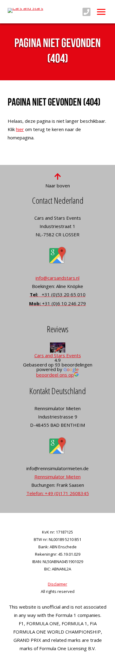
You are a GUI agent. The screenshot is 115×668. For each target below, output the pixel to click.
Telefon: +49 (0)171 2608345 (57, 493)
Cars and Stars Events (57, 355)
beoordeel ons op (55, 375)
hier (20, 129)
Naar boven (57, 185)
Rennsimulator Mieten (57, 477)
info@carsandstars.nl (57, 278)
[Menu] (101, 11)
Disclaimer (57, 584)
